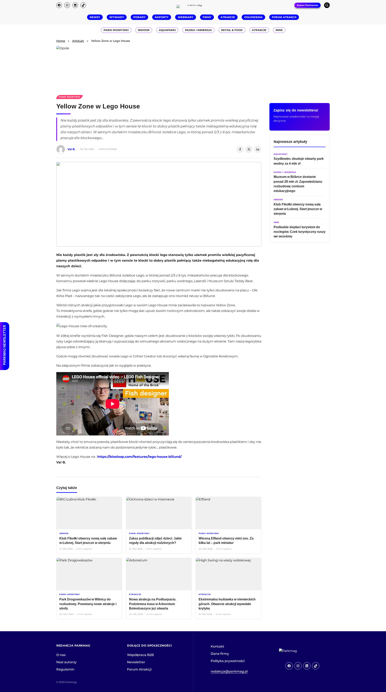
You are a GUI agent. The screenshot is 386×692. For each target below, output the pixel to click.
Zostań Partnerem (307, 5)
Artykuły (78, 41)
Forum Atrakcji (139, 669)
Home (60, 41)
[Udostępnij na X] (249, 149)
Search (327, 5)
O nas (61, 655)
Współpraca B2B (140, 655)
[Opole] (193, 68)
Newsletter (136, 662)
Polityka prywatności (228, 661)
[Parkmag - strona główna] (299, 651)
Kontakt (217, 646)
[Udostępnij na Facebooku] (240, 149)
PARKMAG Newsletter (4, 345)
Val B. (71, 149)
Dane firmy (220, 654)
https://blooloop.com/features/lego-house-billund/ (139, 457)
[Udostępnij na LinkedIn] (257, 149)
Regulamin (65, 669)
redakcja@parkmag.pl (229, 671)
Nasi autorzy (66, 662)
